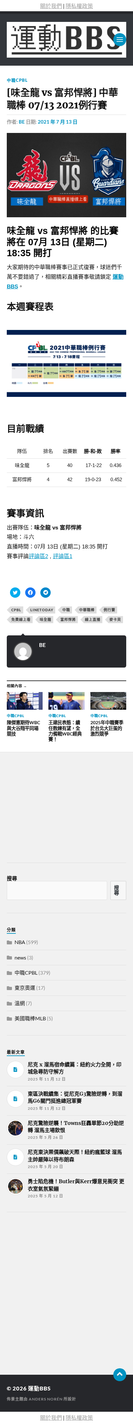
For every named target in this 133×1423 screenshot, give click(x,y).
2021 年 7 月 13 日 (57, 122)
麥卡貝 (115, 619)
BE (22, 122)
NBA (20, 942)
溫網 (20, 1003)
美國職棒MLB (30, 1018)
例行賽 (109, 610)
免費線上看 (21, 619)
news (20, 957)
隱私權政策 (79, 6)
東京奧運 (25, 988)
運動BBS (39, 1388)
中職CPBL (17, 80)
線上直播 (92, 619)
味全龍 (45, 619)
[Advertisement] (66, 1291)
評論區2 (38, 556)
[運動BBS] (67, 40)
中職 (66, 610)
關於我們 (51, 6)
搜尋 (12, 878)
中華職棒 (87, 610)
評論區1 (62, 556)
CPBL (16, 610)
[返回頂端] (119, 1374)
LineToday (41, 610)
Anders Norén (46, 1399)
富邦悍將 (68, 619)
